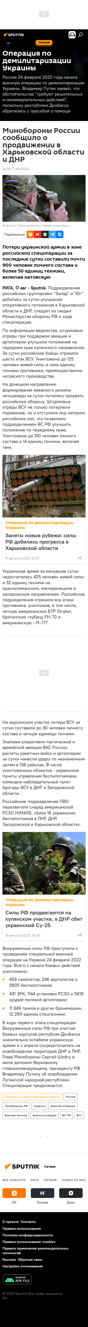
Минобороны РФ (16, 1106)
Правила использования (21, 1228)
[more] (80, 558)
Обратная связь (30, 1259)
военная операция (63, 1106)
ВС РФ (66, 1115)
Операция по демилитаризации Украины (39, 525)
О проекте (10, 1221)
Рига (35, 1180)
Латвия (50, 1180)
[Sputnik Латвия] (14, 36)
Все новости (14, 1180)
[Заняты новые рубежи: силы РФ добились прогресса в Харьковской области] (44, 486)
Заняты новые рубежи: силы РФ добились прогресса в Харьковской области (40, 541)
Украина (39, 1106)
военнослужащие (44, 1115)
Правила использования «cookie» (28, 1241)
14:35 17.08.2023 (15, 169)
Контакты (28, 1221)
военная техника (16, 1115)
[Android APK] (17, 1279)
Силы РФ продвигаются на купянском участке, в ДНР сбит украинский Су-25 (43, 918)
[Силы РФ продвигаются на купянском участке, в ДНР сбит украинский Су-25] (44, 863)
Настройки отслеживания (22, 1266)
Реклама (9, 1259)
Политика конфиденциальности (27, 1235)
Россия (70, 1096)
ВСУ (79, 1115)
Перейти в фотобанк (55, 225)
